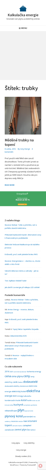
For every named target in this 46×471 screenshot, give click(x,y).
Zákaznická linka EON (18, 336)
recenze (14, 421)
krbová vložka (9, 405)
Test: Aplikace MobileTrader (16, 281)
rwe (25, 421)
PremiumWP (31, 465)
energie (8, 395)
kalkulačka (27, 396)
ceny (27, 376)
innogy (20, 396)
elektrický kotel (19, 391)
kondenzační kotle (13, 400)
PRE (34, 417)
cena (8, 376)
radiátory (7, 421)
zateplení (27, 425)
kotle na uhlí (36, 400)
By (24, 149)
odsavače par (11, 410)
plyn (21, 410)
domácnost (24, 386)
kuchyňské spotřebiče (30, 405)
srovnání (32, 421)
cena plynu (17, 376)
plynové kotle (29, 411)
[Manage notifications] (40, 466)
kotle (29, 400)
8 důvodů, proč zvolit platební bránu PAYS (21, 254)
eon (15, 395)
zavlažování (9, 430)
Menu (24, 28)
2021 (11, 372)
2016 (7, 371)
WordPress (14, 465)
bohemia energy (34, 371)
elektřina (33, 391)
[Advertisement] (23, 55)
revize (20, 421)
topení (8, 425)
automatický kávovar (20, 372)
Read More (10, 185)
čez (28, 429)
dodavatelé (30, 382)
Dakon (20, 382)
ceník (15, 382)
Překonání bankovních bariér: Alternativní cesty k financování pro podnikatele (21, 345)
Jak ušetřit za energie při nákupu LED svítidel (22, 287)
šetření (32, 430)
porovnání (28, 416)
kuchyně (18, 404)
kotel (24, 400)
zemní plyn (21, 429)
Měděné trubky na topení (19, 142)
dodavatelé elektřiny (12, 386)
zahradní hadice (17, 426)
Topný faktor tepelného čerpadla (25, 329)
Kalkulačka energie (23, 15)
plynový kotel (14, 416)
